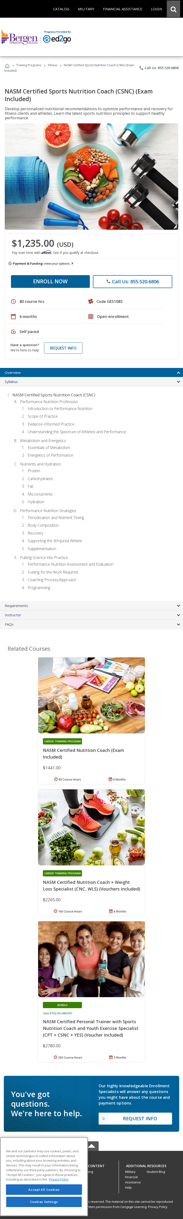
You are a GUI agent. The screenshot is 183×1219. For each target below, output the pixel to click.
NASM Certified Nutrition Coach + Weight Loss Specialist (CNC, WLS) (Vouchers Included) (91, 885)
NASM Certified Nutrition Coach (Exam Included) (83, 753)
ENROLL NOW (50, 281)
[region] (44, 1176)
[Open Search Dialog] (173, 8)
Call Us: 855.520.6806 (159, 68)
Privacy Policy (158, 1207)
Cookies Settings (44, 1202)
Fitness (52, 65)
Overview (13, 372)
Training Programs (28, 65)
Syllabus (11, 381)
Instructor (13, 614)
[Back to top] (91, 1164)
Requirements (16, 605)
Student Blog (156, 1172)
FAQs (9, 624)
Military (130, 1172)
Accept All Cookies (43, 1189)
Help (128, 1187)
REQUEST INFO (63, 348)
